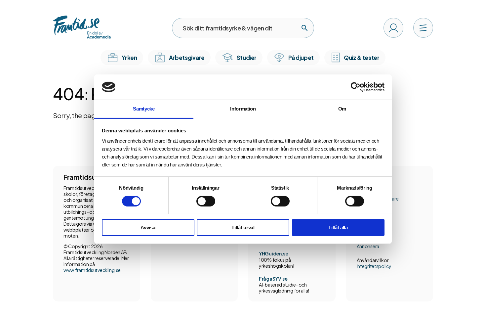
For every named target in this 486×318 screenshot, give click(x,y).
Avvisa (148, 227)
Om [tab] (342, 109)
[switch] (205, 201)
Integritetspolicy (374, 266)
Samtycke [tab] (144, 109)
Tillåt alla (338, 227)
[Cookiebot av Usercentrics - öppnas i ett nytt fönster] (356, 87)
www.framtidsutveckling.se (92, 270)
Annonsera (368, 246)
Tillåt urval (242, 227)
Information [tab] (243, 109)
